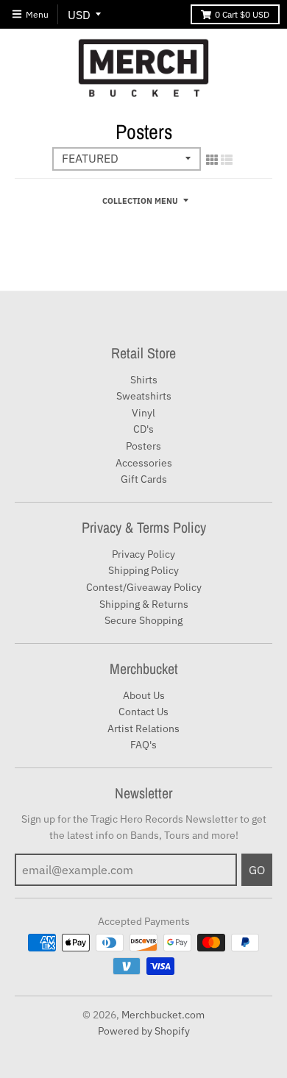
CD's (143, 429)
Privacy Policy (143, 554)
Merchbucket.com (163, 1014)
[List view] (227, 159)
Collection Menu (140, 201)
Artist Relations (143, 728)
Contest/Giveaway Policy (144, 587)
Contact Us (143, 711)
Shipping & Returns (143, 604)
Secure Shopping (143, 620)
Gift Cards (144, 479)
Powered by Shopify (144, 1031)
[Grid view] (212, 159)
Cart (242, 14)
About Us (144, 695)
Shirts (143, 379)
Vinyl (143, 412)
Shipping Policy (143, 570)
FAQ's (143, 744)
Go (257, 869)
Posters (143, 446)
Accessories (144, 462)
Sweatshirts (143, 396)
